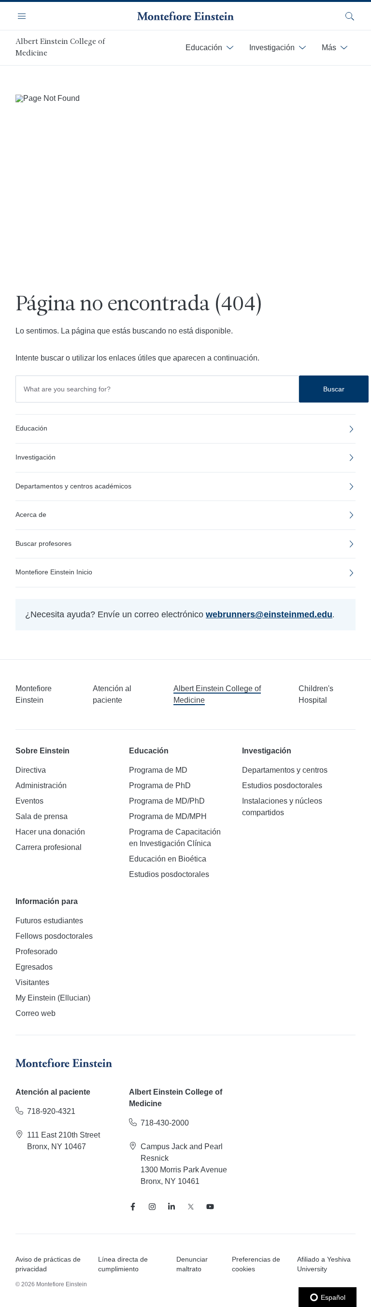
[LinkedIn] (171, 1206)
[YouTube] (210, 1206)
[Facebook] (133, 1206)
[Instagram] (152, 1206)
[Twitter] (191, 1206)
